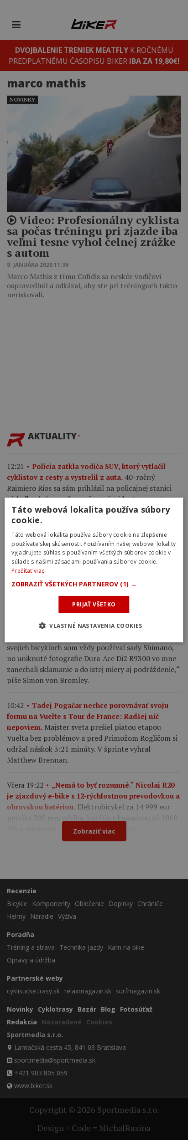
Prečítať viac (27, 571)
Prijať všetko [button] (93, 604)
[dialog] (94, 570)
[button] (93, 584)
